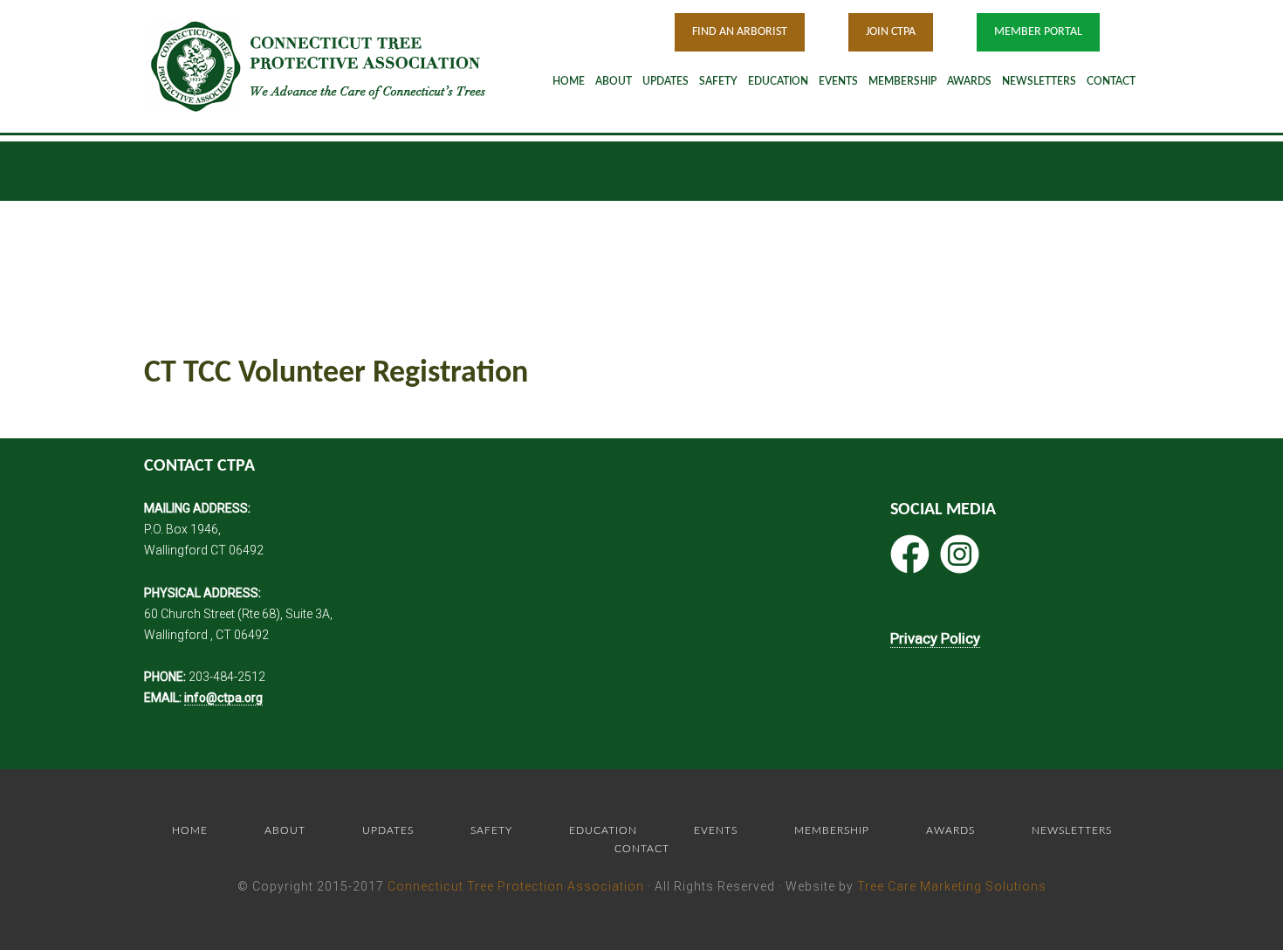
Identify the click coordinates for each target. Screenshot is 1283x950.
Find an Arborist (739, 31)
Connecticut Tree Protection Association (516, 886)
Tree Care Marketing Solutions (951, 886)
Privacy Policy (935, 638)
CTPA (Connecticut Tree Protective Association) (340, 66)
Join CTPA (891, 31)
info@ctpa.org (223, 698)
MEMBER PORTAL (1038, 31)
